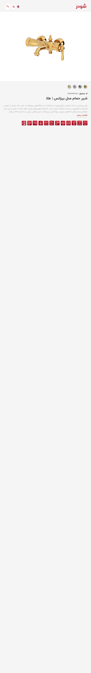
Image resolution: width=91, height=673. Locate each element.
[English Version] (18, 6)
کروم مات (74, 86)
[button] (4, 16)
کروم (80, 86)
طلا (85, 86)
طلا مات (69, 86)
